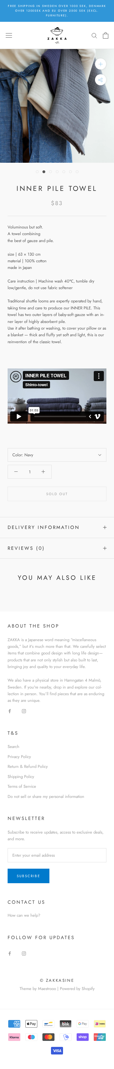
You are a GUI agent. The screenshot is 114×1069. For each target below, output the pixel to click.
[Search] (94, 35)
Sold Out (57, 493)
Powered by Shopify (77, 989)
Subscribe (28, 875)
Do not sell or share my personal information (46, 796)
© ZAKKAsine (57, 980)
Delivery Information (44, 527)
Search (13, 747)
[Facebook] (10, 711)
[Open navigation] (9, 35)
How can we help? (24, 915)
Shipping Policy (21, 777)
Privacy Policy (19, 757)
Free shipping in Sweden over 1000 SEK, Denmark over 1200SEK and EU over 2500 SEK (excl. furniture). (57, 10)
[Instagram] (24, 711)
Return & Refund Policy (28, 766)
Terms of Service (22, 786)
